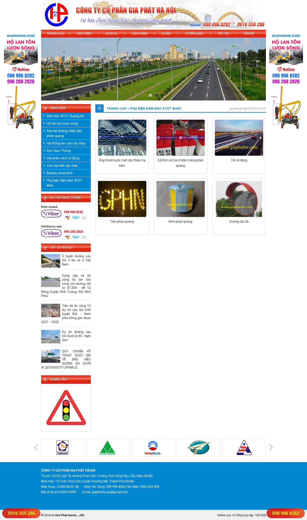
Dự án (166, 33)
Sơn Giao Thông (59, 151)
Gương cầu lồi (239, 221)
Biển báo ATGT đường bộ (65, 116)
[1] (157, 95)
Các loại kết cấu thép (62, 166)
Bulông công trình (60, 173)
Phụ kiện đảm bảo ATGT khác (64, 182)
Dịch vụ (112, 33)
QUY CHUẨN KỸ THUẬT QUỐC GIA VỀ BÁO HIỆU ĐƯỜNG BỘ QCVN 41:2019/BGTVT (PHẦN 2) (66, 359)
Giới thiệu (84, 33)
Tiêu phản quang (122, 221)
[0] (150, 95)
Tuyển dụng (194, 33)
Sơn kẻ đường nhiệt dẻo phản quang (64, 133)
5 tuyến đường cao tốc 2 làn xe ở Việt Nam (76, 260)
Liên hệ (248, 33)
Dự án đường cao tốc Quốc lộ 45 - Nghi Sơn (76, 336)
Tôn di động (239, 160)
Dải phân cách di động (63, 158)
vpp (228, 515)
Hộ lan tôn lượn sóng (62, 123)
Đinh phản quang (180, 221)
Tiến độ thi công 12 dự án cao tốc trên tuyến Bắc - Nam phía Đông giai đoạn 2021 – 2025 (66, 314)
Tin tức (223, 33)
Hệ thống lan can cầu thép (66, 143)
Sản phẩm (139, 33)
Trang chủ (55, 33)
